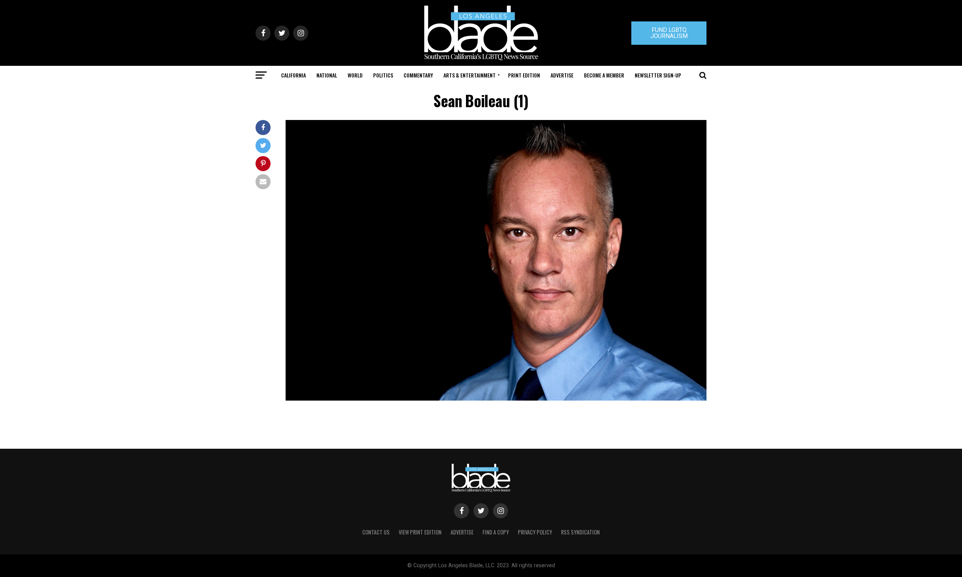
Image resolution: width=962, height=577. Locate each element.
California (293, 75)
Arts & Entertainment (469, 75)
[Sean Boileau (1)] (496, 398)
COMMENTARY (418, 75)
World (355, 75)
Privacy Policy (535, 532)
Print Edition (524, 75)
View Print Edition (420, 532)
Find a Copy (496, 532)
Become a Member (604, 75)
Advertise (562, 75)
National (326, 75)
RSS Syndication (580, 532)
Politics (383, 75)
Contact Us (376, 532)
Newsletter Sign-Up (658, 75)
